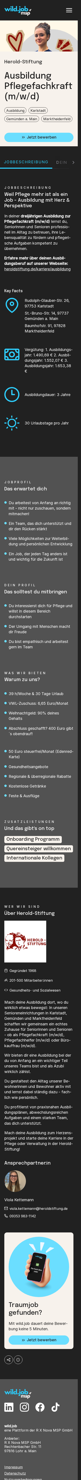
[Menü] (69, 10)
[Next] (73, 162)
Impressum (13, 1467)
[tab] (26, 162)
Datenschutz (15, 1473)
